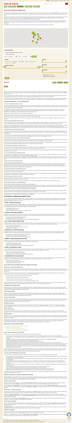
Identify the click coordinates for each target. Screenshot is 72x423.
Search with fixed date (10, 54)
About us (61, 0)
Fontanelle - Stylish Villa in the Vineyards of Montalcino (17, 330)
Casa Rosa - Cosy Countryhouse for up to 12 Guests (16, 329)
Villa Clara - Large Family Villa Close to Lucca (15, 328)
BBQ (27, 61)
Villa (6, 61)
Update (7, 78)
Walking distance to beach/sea (49, 76)
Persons (59, 82)
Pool (10, 61)
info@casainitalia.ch (33, 421)
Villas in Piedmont (20, 420)
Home (67, 0)
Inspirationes (36, 420)
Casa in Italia (11, 4)
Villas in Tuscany (12, 420)
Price (65, 82)
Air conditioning (21, 61)
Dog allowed (14, 61)
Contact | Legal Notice (54, 0)
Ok (66, 3)
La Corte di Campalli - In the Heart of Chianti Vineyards (17, 326)
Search (34, 56)
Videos (32, 420)
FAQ (65, 0)
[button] (40, 38)
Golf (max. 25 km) (33, 61)
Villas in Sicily (27, 420)
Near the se (8, 62)
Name (54, 82)
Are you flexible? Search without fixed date (14, 52)
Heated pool (14, 62)
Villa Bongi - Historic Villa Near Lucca (13, 327)
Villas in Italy (5, 420)
